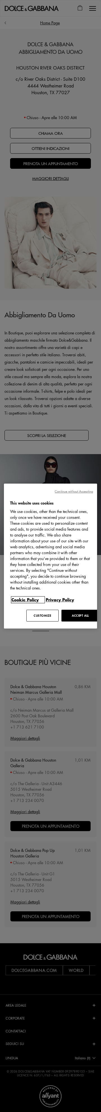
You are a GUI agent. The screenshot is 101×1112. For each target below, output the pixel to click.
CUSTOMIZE (42, 615)
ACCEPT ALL (80, 615)
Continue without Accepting (74, 491)
